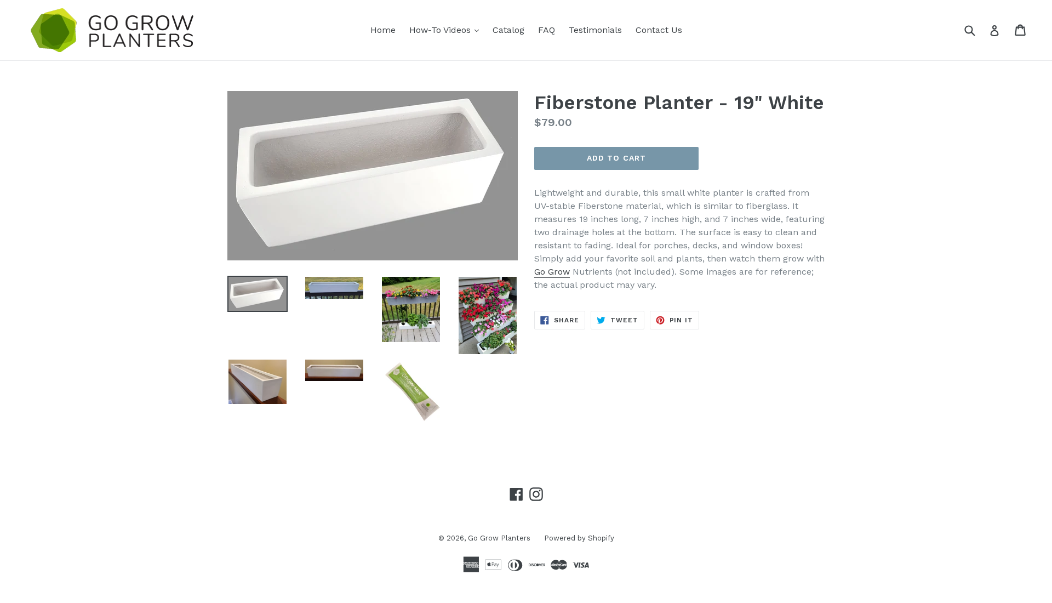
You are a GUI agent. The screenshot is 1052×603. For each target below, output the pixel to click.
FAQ (546, 30)
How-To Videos (446, 29)
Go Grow (552, 271)
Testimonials (595, 30)
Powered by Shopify (579, 538)
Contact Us (659, 30)
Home (383, 30)
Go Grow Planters (499, 538)
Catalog (508, 30)
